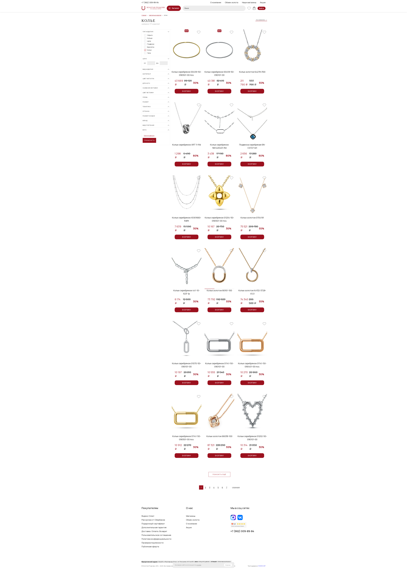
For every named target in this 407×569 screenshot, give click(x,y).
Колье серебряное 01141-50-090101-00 (219, 365)
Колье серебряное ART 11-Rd (186, 144)
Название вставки (150, 88)
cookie (199, 565)
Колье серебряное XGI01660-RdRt (186, 219)
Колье (149, 50)
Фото (144, 130)
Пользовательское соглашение (156, 535)
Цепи (149, 41)
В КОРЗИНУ (186, 91)
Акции (263, 2)
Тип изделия (148, 32)
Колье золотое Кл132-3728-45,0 (252, 292)
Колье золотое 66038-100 (219, 436)
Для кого (146, 83)
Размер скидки (149, 116)
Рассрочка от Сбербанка (153, 520)
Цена (145, 59)
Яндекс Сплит (147, 516)
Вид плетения (148, 125)
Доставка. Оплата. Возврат (154, 531)
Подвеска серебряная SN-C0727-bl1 (252, 146)
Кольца (149, 38)
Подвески (150, 44)
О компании (215, 2)
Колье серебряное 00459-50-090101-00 (219, 73)
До (157, 63)
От (145, 63)
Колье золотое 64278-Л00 (252, 71)
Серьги (150, 35)
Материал (147, 74)
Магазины (190, 516)
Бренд (145, 120)
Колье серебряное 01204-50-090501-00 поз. (219, 219)
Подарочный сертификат (153, 523)
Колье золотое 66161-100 (219, 290)
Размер (145, 102)
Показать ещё (219, 474)
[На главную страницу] (153, 8)
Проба (145, 97)
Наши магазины (249, 2)
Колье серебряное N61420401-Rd (219, 146)
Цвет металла (148, 79)
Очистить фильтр (149, 136)
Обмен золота (231, 2)
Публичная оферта (150, 546)
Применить (149, 140)
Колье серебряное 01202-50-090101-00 (252, 438)
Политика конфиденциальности (156, 539)
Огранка (146, 111)
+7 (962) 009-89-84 (150, 2)
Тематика (147, 107)
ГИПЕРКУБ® (262, 566)
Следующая (236, 487)
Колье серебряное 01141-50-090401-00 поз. (252, 365)
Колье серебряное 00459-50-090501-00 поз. (186, 73)
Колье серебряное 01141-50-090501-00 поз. (186, 438)
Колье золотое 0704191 (252, 217)
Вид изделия (148, 69)
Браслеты (150, 47)
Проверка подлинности (152, 542)
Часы (149, 53)
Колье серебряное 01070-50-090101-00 (186, 365)
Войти (261, 8)
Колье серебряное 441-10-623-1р (186, 292)
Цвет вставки (148, 93)
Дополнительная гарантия (153, 527)
